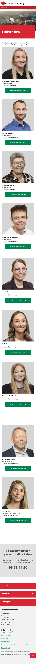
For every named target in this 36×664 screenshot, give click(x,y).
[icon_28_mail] (4, 630)
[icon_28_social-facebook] (10, 630)
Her (33, 644)
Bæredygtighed (5, 635)
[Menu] (33, 655)
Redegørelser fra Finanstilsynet (9, 644)
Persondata (4, 638)
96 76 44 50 (18, 567)
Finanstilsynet (25, 654)
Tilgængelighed (5, 648)
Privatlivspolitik (5, 641)
